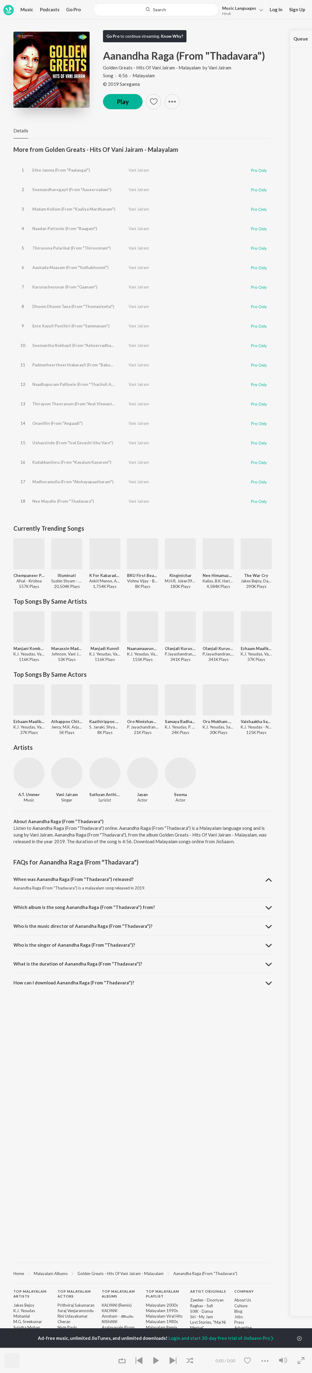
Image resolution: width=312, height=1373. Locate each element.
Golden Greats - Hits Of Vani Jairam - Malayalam (152, 67)
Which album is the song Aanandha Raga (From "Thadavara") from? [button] (84, 907)
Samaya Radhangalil (180, 721)
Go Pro (73, 9)
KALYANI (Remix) (117, 1305)
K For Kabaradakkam (104, 575)
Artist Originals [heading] (208, 1291)
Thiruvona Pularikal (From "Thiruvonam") (71, 248)
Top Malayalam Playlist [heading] (162, 1293)
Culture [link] (240, 1305)
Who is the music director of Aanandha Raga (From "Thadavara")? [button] (82, 926)
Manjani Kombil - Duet (28, 648)
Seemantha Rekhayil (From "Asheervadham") (74, 345)
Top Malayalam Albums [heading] (118, 1293)
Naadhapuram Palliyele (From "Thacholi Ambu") (77, 384)
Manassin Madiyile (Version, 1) (66, 648)
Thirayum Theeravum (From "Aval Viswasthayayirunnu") (85, 403)
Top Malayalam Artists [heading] (30, 1293)
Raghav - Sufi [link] (201, 1305)
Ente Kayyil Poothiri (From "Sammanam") (70, 325)
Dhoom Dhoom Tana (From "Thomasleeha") (73, 306)
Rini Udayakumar (73, 1316)
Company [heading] (244, 1291)
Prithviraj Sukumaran (76, 1305)
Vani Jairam (219, 67)
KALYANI (109, 1310)
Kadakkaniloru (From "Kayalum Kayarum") (71, 462)
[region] (142, 1273)
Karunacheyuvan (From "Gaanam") (64, 287)
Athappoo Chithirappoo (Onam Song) (66, 721)
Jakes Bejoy (23, 1305)
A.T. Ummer (29, 794)
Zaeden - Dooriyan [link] (207, 1300)
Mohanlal (21, 1316)
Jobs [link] (238, 1316)
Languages (239, 8)
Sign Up (297, 9)
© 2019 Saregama (121, 84)
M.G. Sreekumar (27, 1321)
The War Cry (256, 575)
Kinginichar (180, 575)
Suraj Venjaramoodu (76, 1310)
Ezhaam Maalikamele (256, 648)
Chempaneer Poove (28, 575)
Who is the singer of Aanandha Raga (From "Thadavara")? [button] (74, 945)
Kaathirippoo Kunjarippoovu (104, 721)
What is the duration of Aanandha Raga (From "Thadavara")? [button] (77, 963)
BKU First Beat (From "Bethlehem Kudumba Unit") (142, 575)
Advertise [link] (243, 1327)
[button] (241, 10)
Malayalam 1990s (162, 1310)
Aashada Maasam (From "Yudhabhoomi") (70, 267)
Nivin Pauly (67, 1327)
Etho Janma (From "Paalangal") (61, 170)
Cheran (64, 1321)
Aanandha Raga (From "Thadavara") (205, 1273)
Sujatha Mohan (26, 1327)
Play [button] (123, 101)
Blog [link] (238, 1311)
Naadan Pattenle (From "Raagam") (64, 228)
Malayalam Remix (161, 1327)
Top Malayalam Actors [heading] (74, 1293)
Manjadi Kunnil (104, 648)
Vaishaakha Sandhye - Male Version (256, 721)
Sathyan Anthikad (104, 794)
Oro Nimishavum (142, 721)
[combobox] (156, 10)
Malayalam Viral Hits (164, 1316)
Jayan (142, 794)
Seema (180, 794)
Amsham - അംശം (117, 1316)
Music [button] (26, 9)
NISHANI (109, 1321)
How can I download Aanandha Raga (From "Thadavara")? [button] (73, 982)
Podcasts (49, 9)
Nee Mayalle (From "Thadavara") (63, 501)
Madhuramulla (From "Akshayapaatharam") (72, 481)
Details (20, 130)
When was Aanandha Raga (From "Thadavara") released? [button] (73, 879)
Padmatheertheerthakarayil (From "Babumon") (77, 364)
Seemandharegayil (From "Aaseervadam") (71, 189)
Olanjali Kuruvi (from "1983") (180, 648)
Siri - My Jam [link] (201, 1316)
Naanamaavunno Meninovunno (142, 648)
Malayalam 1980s (162, 1321)
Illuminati (67, 575)
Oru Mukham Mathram (218, 721)
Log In (276, 9)
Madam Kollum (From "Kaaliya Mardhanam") (73, 209)
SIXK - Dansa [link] (201, 1311)
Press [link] (239, 1322)
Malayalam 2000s (162, 1305)
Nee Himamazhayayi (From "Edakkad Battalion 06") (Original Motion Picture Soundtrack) (218, 575)
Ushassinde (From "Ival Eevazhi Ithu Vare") (72, 442)
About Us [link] (242, 1300)
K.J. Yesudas (24, 1310)
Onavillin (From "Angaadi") (57, 423)
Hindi (226, 14)
